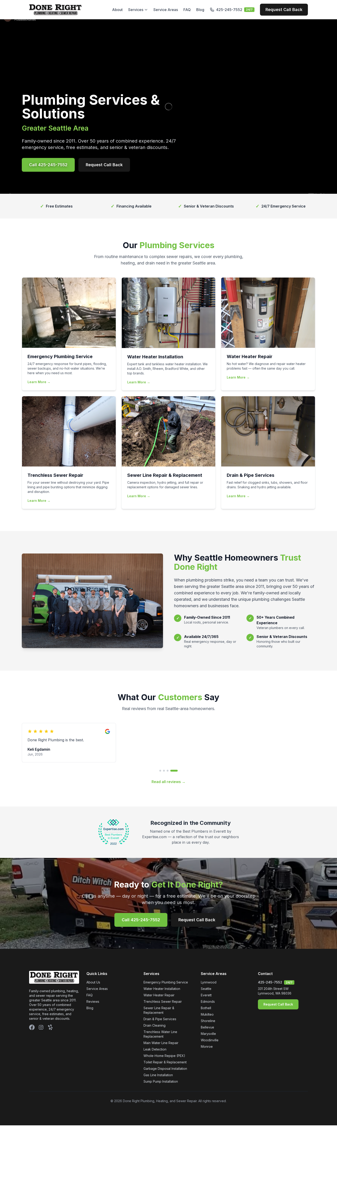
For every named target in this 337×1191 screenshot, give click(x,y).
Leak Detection (155, 1049)
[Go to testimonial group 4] (174, 771)
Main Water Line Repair (161, 1043)
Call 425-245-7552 (48, 164)
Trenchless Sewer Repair (163, 1001)
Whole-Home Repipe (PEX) (164, 1056)
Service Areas (165, 9)
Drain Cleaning (155, 1025)
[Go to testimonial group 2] (164, 771)
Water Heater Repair (159, 995)
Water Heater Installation (162, 989)
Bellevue (207, 1027)
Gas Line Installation (158, 1075)
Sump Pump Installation (161, 1081)
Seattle (206, 989)
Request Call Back (283, 9)
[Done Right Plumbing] (55, 9)
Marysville (208, 1034)
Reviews (92, 1001)
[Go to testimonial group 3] (167, 771)
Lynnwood (208, 982)
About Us (93, 982)
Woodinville (209, 1040)
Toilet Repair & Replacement (165, 1062)
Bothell (206, 1008)
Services (135, 9)
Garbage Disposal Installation (165, 1068)
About (117, 9)
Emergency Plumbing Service (166, 982)
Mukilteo (207, 1014)
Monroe (207, 1046)
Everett (206, 995)
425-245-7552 (270, 982)
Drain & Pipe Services (160, 1019)
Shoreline (208, 1021)
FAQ (187, 9)
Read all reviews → (168, 781)
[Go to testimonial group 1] (160, 771)
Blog (200, 9)
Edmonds (208, 1001)
